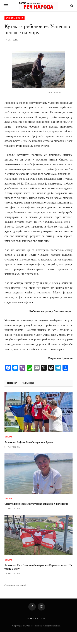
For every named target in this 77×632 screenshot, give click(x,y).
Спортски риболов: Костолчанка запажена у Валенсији (36, 504)
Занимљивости (14, 18)
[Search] (71, 6)
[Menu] (6, 6)
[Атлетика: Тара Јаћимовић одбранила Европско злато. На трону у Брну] (38, 535)
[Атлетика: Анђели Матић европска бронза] (38, 412)
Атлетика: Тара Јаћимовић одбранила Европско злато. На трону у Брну (38, 567)
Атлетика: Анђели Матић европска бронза (28, 442)
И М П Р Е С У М (36, 618)
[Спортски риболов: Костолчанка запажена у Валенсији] (38, 473)
